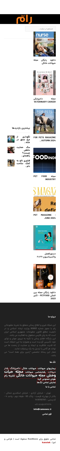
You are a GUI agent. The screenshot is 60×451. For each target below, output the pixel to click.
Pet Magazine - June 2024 (44, 216)
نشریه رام (9, 376)
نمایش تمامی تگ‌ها (46, 382)
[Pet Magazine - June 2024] (44, 199)
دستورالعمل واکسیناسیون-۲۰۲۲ (46, 255)
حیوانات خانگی (29, 368)
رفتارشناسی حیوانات (35, 372)
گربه (39, 379)
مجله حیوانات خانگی (30, 375)
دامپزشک (15, 368)
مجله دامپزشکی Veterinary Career (44, 100)
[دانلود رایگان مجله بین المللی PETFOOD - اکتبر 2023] (44, 276)
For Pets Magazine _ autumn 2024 (44, 139)
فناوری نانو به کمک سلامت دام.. (23, 163)
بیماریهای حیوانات (47, 368)
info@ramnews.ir (42, 409)
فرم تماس (46, 414)
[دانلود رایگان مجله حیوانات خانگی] (44, 44)
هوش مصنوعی (49, 379)
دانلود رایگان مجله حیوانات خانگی (44, 61)
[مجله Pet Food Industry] (44, 160)
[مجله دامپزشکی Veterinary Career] (44, 82)
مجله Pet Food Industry (44, 178)
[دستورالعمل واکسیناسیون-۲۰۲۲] (44, 237)
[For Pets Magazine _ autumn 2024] (44, 121)
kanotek (46, 442)
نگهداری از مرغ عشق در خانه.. (23, 139)
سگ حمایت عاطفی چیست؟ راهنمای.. (23, 152)
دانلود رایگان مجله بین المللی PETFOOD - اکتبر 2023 (44, 296)
